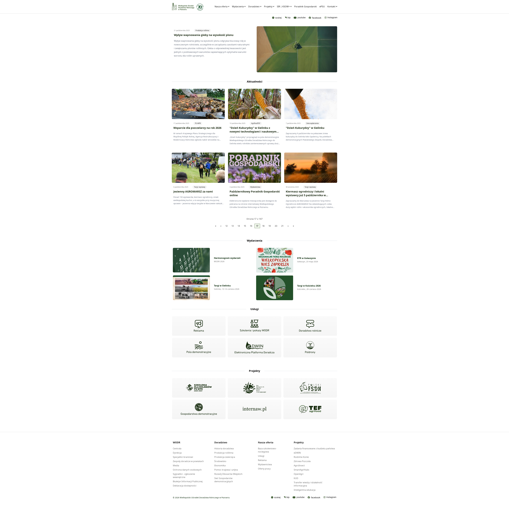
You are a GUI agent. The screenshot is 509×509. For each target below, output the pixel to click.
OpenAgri (298, 474)
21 (282, 226)
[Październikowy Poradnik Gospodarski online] (254, 168)
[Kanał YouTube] (300, 18)
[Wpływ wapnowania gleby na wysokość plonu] (297, 49)
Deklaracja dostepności (184, 485)
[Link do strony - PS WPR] (254, 388)
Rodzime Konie (301, 457)
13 (233, 226)
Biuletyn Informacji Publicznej (188, 481)
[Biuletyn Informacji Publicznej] (288, 18)
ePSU (322, 6)
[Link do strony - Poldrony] (310, 347)
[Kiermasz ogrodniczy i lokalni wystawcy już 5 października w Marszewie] (310, 168)
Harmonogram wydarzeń (227, 258)
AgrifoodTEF (255, 123)
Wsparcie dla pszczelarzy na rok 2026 (197, 128)
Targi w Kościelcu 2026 (309, 285)
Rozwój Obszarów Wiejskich (228, 474)
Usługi (261, 455)
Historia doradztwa (224, 448)
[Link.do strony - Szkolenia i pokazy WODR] (254, 326)
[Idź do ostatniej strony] (293, 226)
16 (251, 226)
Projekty (268, 6)
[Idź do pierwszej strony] (215, 226)
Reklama (262, 460)
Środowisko (220, 461)
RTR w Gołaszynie (306, 258)
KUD (296, 478)
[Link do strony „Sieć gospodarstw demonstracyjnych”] (199, 409)
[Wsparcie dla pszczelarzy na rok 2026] (198, 104)
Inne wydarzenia (312, 123)
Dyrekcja (177, 452)
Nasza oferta (221, 6)
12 (226, 226)
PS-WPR (198, 123)
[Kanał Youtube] (298, 497)
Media (176, 465)
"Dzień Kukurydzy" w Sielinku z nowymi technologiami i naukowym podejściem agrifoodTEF (253, 131)
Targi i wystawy (199, 187)
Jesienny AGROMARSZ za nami (193, 191)
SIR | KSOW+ (283, 6)
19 (270, 226)
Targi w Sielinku (222, 285)
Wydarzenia (238, 6)
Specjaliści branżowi (183, 457)
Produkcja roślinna (202, 30)
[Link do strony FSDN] (310, 388)
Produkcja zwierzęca (224, 457)
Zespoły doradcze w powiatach (188, 461)
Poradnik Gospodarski (305, 6)
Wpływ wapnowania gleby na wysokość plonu (203, 35)
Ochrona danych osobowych (187, 469)
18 (263, 226)
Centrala (177, 448)
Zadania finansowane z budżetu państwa (314, 448)
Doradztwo (254, 6)
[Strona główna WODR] (183, 6)
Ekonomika (220, 465)
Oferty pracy (264, 468)
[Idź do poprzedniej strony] (221, 226)
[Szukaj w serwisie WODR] (277, 18)
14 (239, 226)
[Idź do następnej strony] (288, 226)
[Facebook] (315, 18)
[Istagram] (330, 18)
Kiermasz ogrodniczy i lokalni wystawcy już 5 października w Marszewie (306, 195)
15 (245, 226)
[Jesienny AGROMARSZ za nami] (198, 168)
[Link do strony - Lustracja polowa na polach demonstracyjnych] (199, 347)
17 (257, 226)
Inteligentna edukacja (304, 489)
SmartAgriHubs (301, 469)
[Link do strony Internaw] (254, 409)
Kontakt (331, 6)
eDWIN (297, 452)
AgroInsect (299, 465)
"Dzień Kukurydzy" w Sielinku (305, 128)
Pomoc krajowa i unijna (226, 469)
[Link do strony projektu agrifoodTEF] (310, 409)
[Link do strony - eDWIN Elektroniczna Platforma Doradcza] (254, 347)
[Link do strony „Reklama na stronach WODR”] (199, 326)
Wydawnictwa (255, 187)
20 (276, 226)
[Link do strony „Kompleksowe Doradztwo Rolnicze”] (310, 326)
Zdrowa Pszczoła (302, 461)
